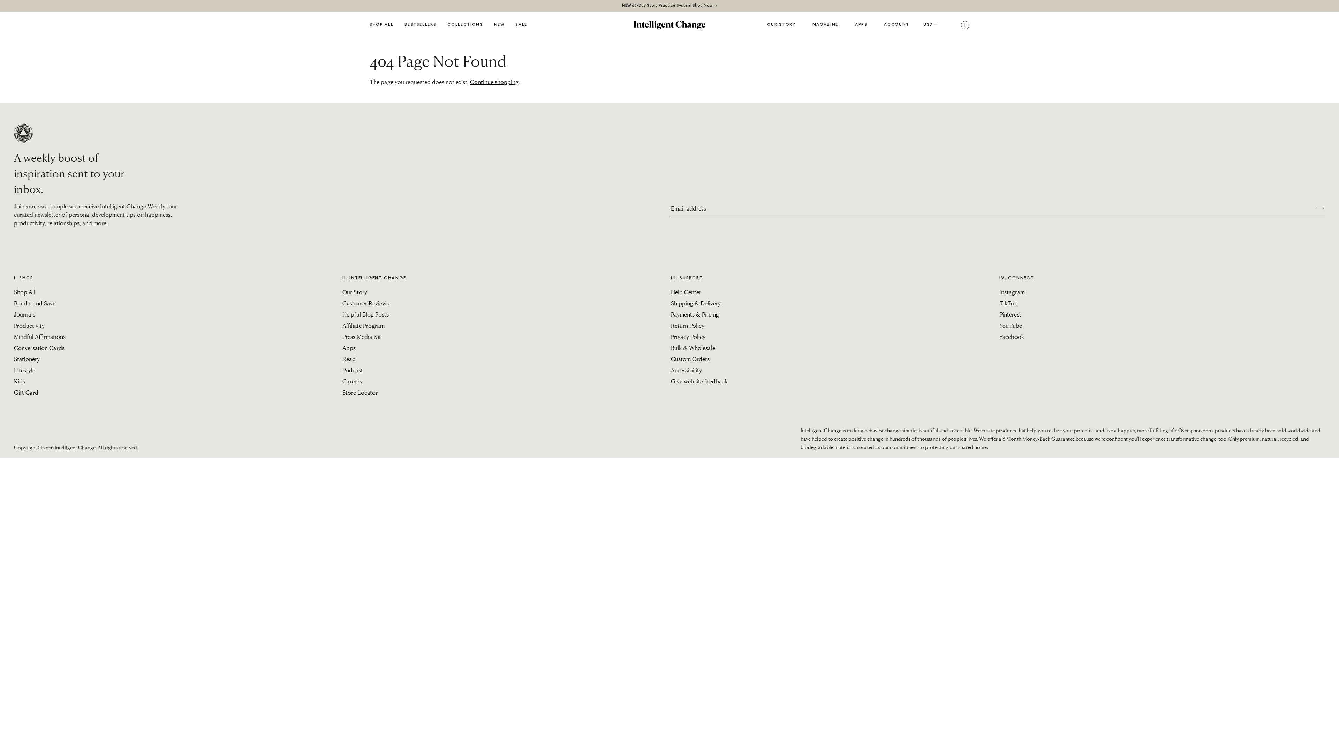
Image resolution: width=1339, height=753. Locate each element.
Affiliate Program (363, 325)
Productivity (29, 325)
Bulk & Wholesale (693, 347)
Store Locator (360, 392)
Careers (352, 381)
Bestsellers (420, 24)
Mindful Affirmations (40, 336)
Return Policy (687, 325)
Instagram (1012, 292)
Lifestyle (24, 370)
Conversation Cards (39, 347)
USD (928, 24)
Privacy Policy (688, 336)
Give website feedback (699, 381)
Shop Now (703, 5)
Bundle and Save (34, 303)
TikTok (1008, 303)
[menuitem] (499, 25)
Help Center (686, 292)
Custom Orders (690, 359)
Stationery (27, 359)
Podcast (352, 370)
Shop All (381, 24)
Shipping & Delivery (696, 303)
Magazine (825, 24)
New (499, 24)
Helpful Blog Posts (365, 314)
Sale (521, 24)
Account (896, 24)
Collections (465, 24)
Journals (24, 314)
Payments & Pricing (695, 314)
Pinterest (1010, 314)
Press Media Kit (361, 336)
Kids (19, 381)
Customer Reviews (365, 303)
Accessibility (686, 370)
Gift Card (26, 392)
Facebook (1011, 336)
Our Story (781, 24)
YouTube (1010, 325)
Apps (861, 24)
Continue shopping (494, 81)
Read (349, 359)
